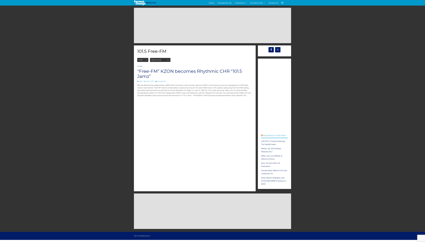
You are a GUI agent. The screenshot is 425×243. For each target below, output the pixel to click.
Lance (140, 81)
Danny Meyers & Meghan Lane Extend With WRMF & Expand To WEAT (273, 181)
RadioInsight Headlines (274, 136)
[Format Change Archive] (145, 5)
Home (211, 3)
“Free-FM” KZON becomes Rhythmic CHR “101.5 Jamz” (189, 73)
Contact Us (273, 3)
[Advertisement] (212, 25)
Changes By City (224, 3)
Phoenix (139, 66)
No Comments (161, 81)
